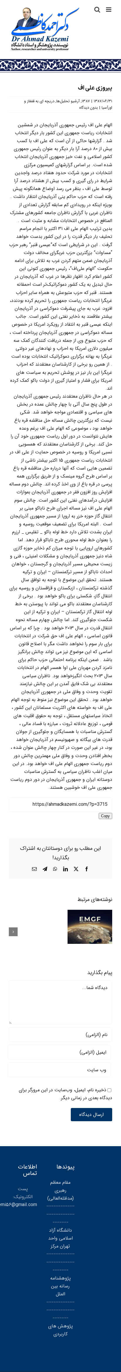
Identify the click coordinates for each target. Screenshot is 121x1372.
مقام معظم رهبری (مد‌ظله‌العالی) (60, 1190)
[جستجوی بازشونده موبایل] (97, 9)
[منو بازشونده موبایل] (109, 9)
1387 (86, 101)
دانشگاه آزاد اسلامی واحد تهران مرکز (60, 1238)
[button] (107, 931)
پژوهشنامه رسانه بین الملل (60, 1286)
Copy (105, 816)
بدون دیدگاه (88, 108)
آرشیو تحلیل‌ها (68, 101)
